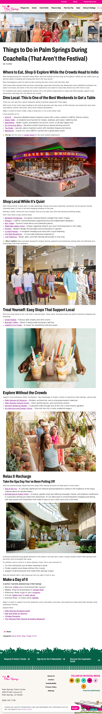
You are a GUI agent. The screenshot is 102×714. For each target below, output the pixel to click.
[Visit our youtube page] (89, 680)
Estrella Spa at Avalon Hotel (16, 494)
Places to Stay (56, 8)
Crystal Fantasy (11, 231)
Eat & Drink (16, 636)
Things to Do (24, 8)
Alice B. (8, 117)
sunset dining (29, 135)
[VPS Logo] (12, 678)
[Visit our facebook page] (71, 680)
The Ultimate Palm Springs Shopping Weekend (25, 619)
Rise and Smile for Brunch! (16, 614)
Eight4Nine (9, 123)
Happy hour (17, 595)
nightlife (35, 598)
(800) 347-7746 (9, 700)
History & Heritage (89, 8)
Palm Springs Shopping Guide (17, 611)
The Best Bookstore (13, 234)
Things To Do (31, 636)
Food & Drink (44, 8)
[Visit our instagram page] (77, 680)
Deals (78, 8)
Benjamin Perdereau (13, 218)
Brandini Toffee (11, 322)
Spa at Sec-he (11, 489)
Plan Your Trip (68, 8)
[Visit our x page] (83, 686)
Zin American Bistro (13, 125)
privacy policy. (26, 709)
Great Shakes (10, 320)
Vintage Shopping (12, 616)
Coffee (16, 587)
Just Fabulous (11, 237)
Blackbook (9, 131)
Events (34, 8)
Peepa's (8, 221)
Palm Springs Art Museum (16, 400)
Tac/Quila (9, 128)
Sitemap (51, 691)
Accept (74, 708)
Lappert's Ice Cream (13, 325)
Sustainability (51, 683)
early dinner (30, 595)
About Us (51, 676)
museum (36, 593)
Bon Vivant (9, 223)
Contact (51, 680)
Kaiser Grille (10, 120)
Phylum (8, 229)
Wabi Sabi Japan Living (15, 226)
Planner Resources (90, 1)
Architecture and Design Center (18, 408)
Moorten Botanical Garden (16, 406)
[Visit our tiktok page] (95, 680)
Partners (64, 1)
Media (75, 1)
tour (23, 593)
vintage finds (38, 590)
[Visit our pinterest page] (83, 680)
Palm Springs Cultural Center (17, 403)
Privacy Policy (51, 687)
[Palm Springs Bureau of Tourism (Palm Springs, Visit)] (10, 8)
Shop (24, 636)
